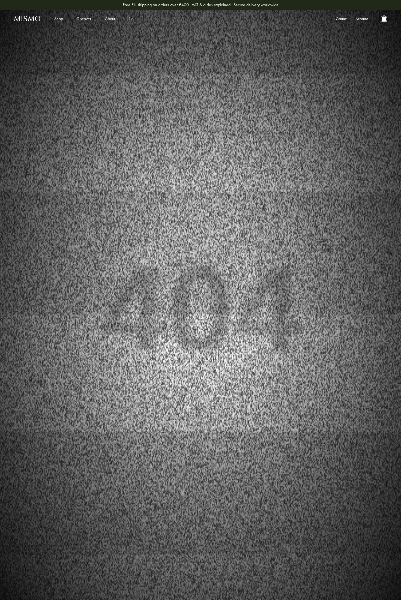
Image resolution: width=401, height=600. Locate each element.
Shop (58, 19)
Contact (341, 18)
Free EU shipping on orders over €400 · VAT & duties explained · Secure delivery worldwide (201, 5)
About (110, 19)
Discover (84, 19)
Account (361, 18)
